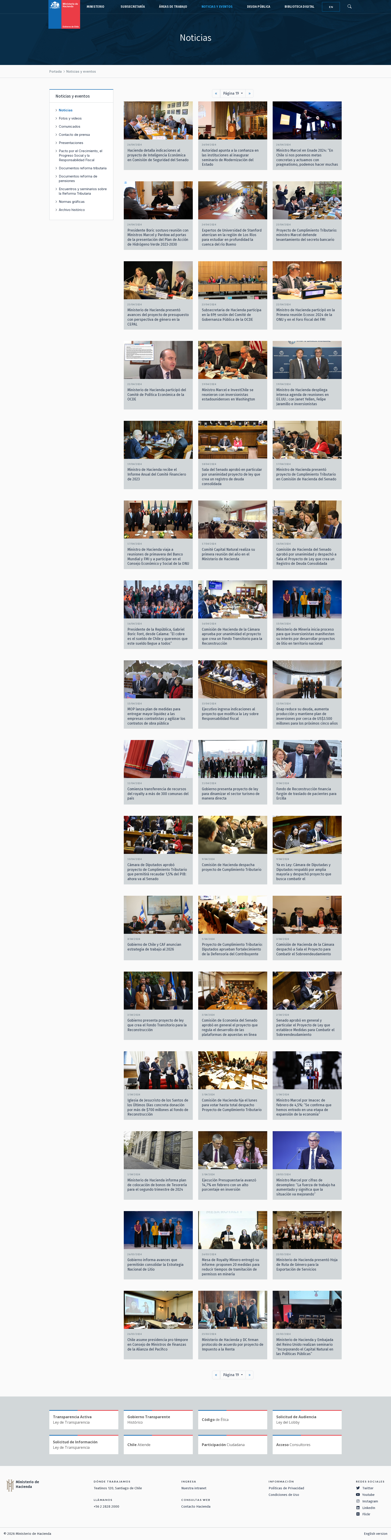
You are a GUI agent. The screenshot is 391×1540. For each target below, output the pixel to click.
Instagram (370, 1501)
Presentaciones (71, 143)
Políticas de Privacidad (286, 1488)
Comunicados (69, 126)
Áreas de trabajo (173, 7)
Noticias (66, 110)
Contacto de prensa (74, 134)
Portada (55, 71)
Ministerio (95, 7)
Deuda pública (258, 7)
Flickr (366, 1514)
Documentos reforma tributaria (83, 168)
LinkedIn (368, 1508)
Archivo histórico (72, 210)
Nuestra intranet (193, 1488)
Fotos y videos (70, 118)
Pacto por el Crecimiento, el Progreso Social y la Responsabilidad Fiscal (80, 155)
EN (331, 7)
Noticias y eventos (217, 7)
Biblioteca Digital (300, 7)
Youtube (368, 1495)
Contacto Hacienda (195, 1506)
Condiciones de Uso (284, 1495)
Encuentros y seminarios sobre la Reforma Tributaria (83, 191)
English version (375, 1534)
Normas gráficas (72, 201)
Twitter (368, 1488)
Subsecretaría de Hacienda (131, 7)
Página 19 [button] (231, 93)
